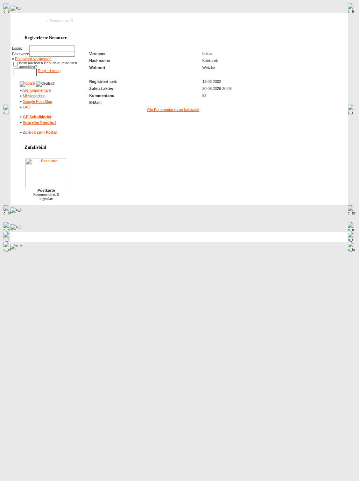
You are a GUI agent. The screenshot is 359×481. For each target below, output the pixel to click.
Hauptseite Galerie (30, 21)
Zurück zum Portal (40, 132)
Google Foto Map (37, 101)
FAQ (26, 107)
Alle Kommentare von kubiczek (173, 109)
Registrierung (49, 71)
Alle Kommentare (36, 90)
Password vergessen (33, 59)
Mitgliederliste (34, 96)
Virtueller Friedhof (39, 122)
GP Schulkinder (37, 117)
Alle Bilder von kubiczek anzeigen (312, 35)
